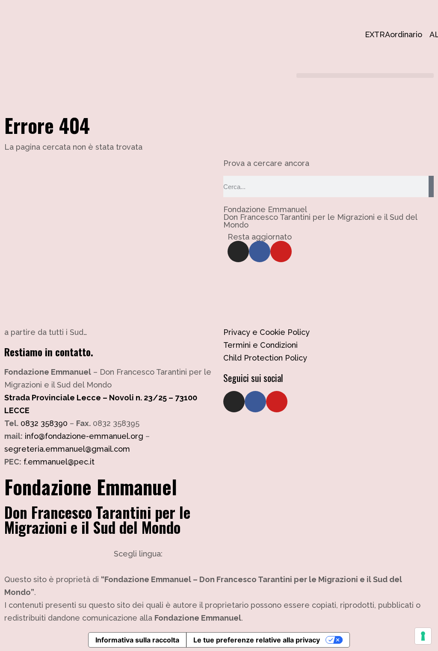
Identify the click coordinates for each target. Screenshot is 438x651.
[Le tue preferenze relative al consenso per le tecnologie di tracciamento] (423, 636)
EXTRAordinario (369, 34)
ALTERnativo (433, 34)
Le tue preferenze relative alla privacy (256, 640)
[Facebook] (259, 251)
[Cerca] (431, 186)
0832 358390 (44, 423)
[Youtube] (281, 251)
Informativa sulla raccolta (137, 640)
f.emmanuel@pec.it (59, 461)
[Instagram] (238, 251)
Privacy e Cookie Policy (266, 332)
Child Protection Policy (265, 357)
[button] (365, 75)
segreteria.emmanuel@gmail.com (67, 448)
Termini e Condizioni (260, 344)
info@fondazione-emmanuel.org (84, 436)
